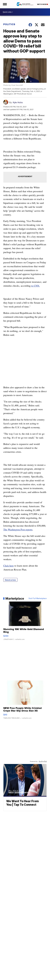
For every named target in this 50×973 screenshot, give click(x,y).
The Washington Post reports (17, 529)
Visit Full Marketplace (37, 598)
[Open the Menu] (4, 4)
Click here (8, 565)
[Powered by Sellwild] (43, 761)
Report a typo (10, 580)
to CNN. (35, 285)
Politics (9, 24)
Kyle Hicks (18, 102)
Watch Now (42, 4)
